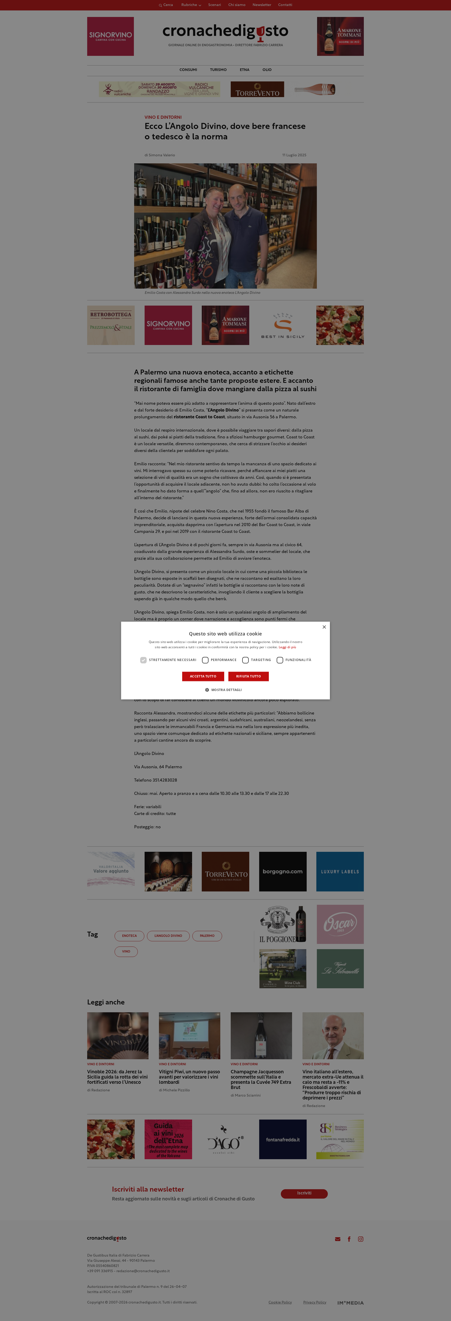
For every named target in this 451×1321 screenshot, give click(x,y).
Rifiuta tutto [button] (248, 676)
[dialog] (225, 660)
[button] (225, 690)
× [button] (324, 627)
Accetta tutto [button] (203, 676)
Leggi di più (287, 647)
